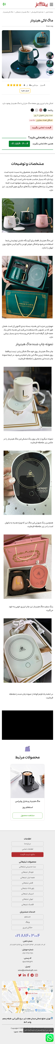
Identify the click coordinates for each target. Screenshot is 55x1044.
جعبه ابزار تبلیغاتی (27, 877)
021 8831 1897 (15, 945)
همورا (16, 1032)
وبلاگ (27, 922)
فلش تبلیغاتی (27, 883)
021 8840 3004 (19, 143)
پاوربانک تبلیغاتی (27, 888)
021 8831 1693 (28, 945)
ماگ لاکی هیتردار (8, 12)
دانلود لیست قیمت (27, 854)
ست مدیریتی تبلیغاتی (27, 866)
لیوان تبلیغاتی (27, 899)
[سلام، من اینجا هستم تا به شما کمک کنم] (49, 1038)
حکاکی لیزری (27, 927)
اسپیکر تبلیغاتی (27, 893)
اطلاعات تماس (27, 849)
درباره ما (27, 843)
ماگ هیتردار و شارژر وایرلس (27, 801)
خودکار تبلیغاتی (27, 872)
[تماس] (4, 4)
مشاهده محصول (27, 815)
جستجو (27, 916)
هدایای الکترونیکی (37, 12)
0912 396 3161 (27, 953)
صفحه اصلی (49, 12)
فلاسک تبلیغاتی (27, 904)
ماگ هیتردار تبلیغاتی (22, 12)
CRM (21, 1032)
